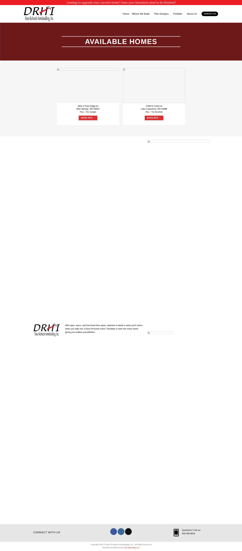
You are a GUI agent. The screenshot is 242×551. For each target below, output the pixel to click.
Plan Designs (161, 13)
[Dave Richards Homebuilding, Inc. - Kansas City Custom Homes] (39, 14)
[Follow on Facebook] (113, 531)
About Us (192, 13)
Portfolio (177, 13)
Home (126, 13)
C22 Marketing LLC (132, 547)
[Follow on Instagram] (121, 531)
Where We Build (140, 13)
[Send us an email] (128, 531)
